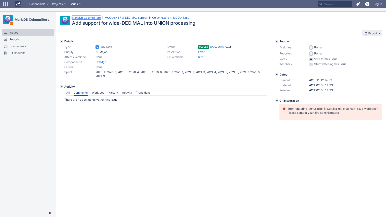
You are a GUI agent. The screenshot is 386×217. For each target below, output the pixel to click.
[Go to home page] (18, 4)
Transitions (143, 92)
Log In (378, 4)
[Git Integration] (276, 100)
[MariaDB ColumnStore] (8, 19)
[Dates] (276, 74)
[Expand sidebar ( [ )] (50, 213)
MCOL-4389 (181, 17)
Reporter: (285, 53)
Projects (57, 4)
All (68, 92)
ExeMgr (100, 62)
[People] (276, 41)
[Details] (61, 41)
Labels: (69, 67)
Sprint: (68, 72)
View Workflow (220, 47)
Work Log (98, 92)
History (113, 92)
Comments (81, 92)
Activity (127, 92)
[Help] (367, 4)
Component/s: (73, 62)
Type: (68, 47)
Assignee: (285, 47)
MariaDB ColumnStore (32, 19)
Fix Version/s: (175, 57)
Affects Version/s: (75, 57)
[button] (5, 4)
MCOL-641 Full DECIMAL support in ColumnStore (137, 17)
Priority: (69, 52)
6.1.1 (201, 57)
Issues (74, 4)
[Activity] (61, 86)
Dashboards (37, 4)
